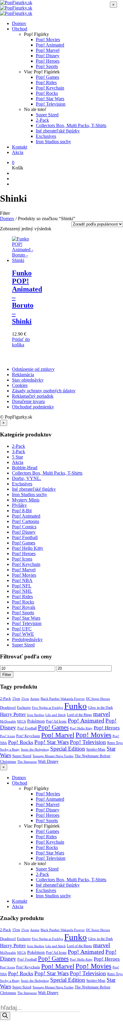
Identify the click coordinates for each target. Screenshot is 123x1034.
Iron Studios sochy (53, 141)
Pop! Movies (48, 39)
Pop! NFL (21, 585)
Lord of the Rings (79, 715)
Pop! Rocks (47, 93)
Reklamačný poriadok (32, 396)
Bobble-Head (24, 467)
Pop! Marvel (47, 50)
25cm (25, 698)
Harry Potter (13, 714)
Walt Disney (48, 761)
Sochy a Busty (10, 749)
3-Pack (18, 451)
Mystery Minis (25, 499)
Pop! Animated (50, 44)
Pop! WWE (23, 634)
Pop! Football (25, 537)
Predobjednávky (27, 639)
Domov (19, 23)
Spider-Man (95, 749)
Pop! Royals (23, 607)
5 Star (17, 456)
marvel (101, 714)
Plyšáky (19, 505)
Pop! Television (50, 104)
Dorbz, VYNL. (26, 478)
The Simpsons (27, 761)
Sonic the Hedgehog (35, 749)
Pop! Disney (47, 55)
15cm (16, 699)
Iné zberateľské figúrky (58, 130)
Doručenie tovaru (28, 401)
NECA (21, 721)
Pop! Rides (46, 82)
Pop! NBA (22, 580)
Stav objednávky (28, 379)
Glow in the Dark (100, 708)
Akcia (17, 152)
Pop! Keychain (50, 87)
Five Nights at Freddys (47, 707)
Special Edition (67, 749)
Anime (34, 698)
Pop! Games (47, 77)
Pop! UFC (22, 628)
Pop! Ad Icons (56, 721)
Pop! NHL (22, 591)
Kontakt (19, 146)
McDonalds (8, 721)
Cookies (19, 385)
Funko (75, 706)
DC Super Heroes (98, 698)
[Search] (5, 1016)
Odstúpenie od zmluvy (33, 369)
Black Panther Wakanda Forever (63, 698)
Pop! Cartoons (25, 521)
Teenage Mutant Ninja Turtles (53, 756)
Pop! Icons (22, 558)
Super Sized (47, 114)
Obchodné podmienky (33, 406)
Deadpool (8, 708)
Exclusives (46, 136)
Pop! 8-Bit (22, 510)
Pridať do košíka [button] (21, 342)
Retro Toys (115, 743)
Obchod (19, 28)
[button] (13, 162)
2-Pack (42, 120)
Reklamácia (23, 374)
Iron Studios (35, 715)
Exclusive (24, 708)
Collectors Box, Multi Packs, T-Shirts (71, 125)
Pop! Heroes (47, 61)
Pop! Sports (47, 66)
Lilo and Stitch (55, 715)
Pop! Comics (24, 526)
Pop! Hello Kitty (27, 548)
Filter (6, 674)
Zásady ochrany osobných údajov (44, 390)
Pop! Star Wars (50, 98)
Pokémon (36, 721)
